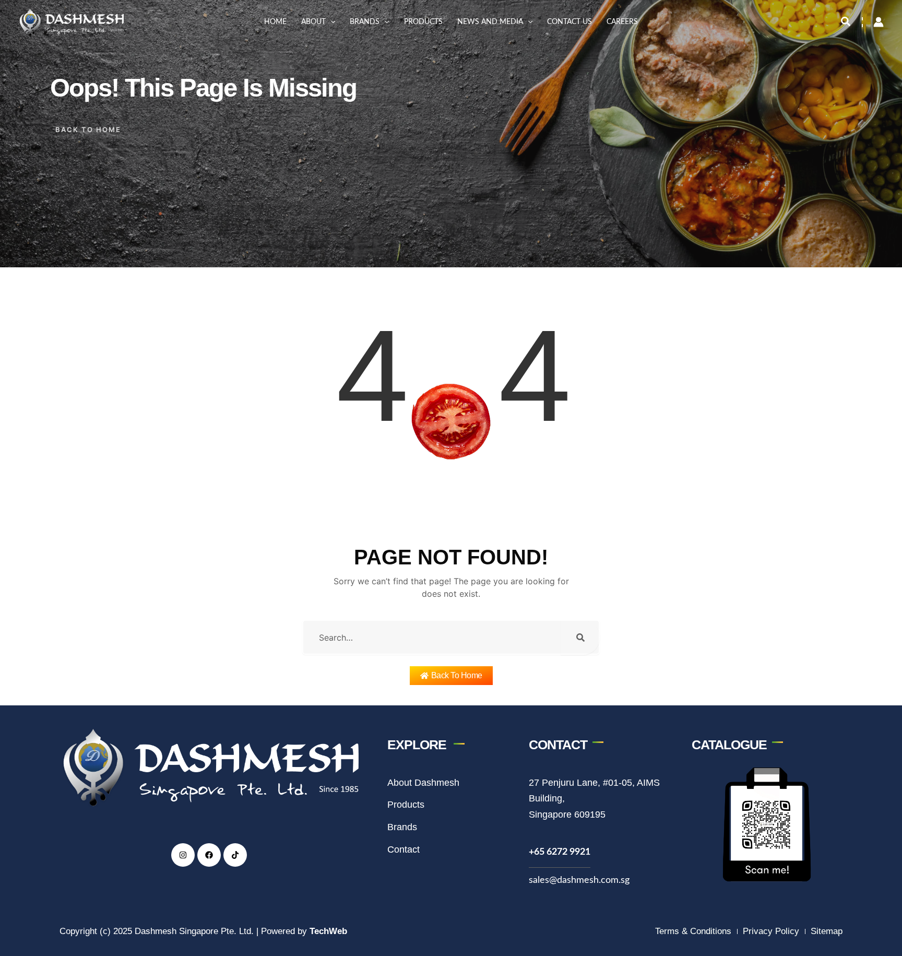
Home (275, 22)
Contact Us (569, 22)
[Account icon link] (878, 22)
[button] (330, 22)
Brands (364, 22)
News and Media (490, 22)
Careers (622, 22)
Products (423, 22)
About (313, 22)
